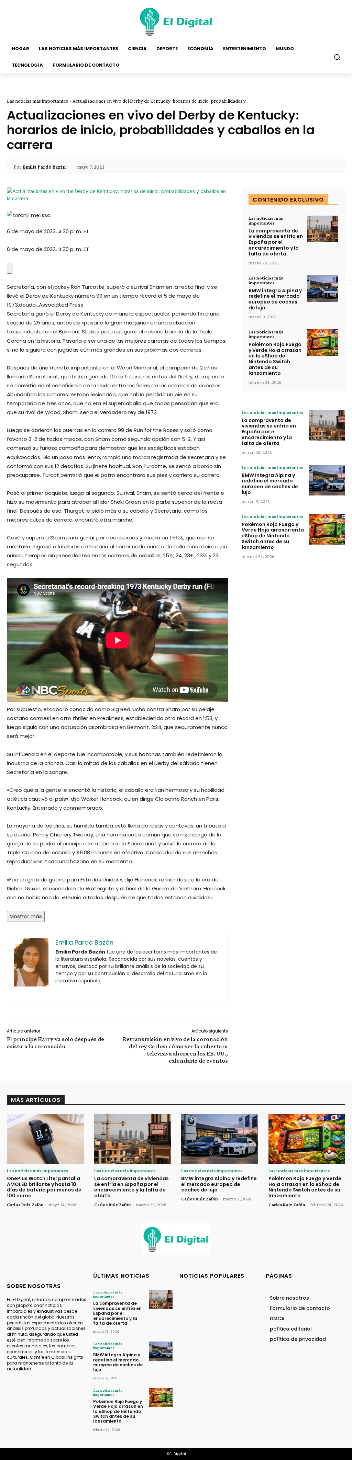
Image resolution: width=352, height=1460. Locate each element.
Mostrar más (26, 916)
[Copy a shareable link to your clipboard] (9, 268)
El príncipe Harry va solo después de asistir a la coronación (55, 1043)
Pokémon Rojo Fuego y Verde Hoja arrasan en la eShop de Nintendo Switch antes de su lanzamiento (275, 359)
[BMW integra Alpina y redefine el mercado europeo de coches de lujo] (322, 288)
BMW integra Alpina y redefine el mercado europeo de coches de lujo (275, 299)
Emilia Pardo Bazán (44, 167)
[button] (337, 57)
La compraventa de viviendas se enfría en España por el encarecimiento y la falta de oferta (276, 242)
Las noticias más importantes (37, 101)
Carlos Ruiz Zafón (25, 1204)
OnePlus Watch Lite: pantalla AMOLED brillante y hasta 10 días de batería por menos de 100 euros (44, 1187)
